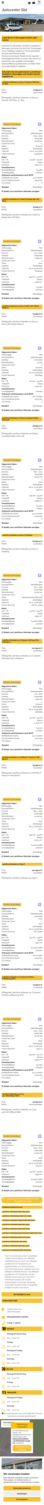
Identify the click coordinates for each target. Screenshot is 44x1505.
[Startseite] (29, 2)
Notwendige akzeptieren (22, 1488)
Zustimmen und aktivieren (22, 1448)
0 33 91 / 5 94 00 (14, 1323)
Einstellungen (22, 1494)
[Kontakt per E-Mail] (33, 2)
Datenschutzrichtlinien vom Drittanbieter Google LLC (21, 1441)
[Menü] (3, 2)
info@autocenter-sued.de (17, 1317)
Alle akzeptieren (22, 1499)
